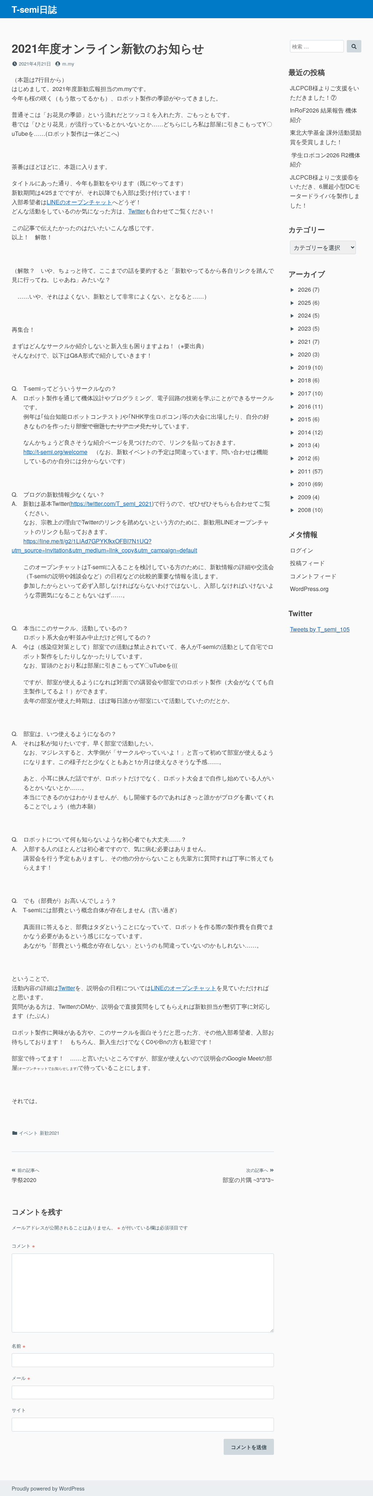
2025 (304, 302)
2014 (304, 432)
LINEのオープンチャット (79, 202)
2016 (304, 406)
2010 (304, 484)
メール (21, 1377)
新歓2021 (49, 1132)
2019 (304, 367)
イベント (28, 1132)
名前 (18, 1345)
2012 (304, 458)
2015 (304, 419)
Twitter (136, 211)
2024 (304, 315)
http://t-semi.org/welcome (55, 452)
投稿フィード (307, 563)
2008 (304, 509)
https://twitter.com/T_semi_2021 (111, 503)
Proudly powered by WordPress (48, 1488)
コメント (23, 1245)
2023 (304, 328)
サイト (19, 1409)
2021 (304, 341)
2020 (304, 354)
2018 (304, 380)
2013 (304, 445)
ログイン (301, 550)
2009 (304, 497)
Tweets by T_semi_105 (320, 629)
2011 (304, 471)
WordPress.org (309, 588)
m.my (68, 63)
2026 (304, 289)
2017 (304, 393)
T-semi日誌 (34, 9)
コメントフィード (313, 576)
